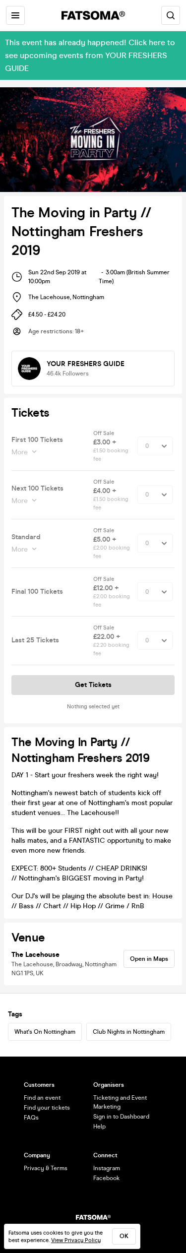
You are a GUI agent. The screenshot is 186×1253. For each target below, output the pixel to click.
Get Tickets (93, 685)
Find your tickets (47, 1107)
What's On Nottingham (44, 1031)
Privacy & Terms (45, 1168)
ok (124, 1236)
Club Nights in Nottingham (129, 1031)
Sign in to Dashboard (121, 1116)
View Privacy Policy (76, 1240)
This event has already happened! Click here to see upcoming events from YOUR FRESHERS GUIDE (90, 55)
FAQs (31, 1117)
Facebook (106, 1178)
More (19, 452)
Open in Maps (149, 958)
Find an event (42, 1097)
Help (99, 1126)
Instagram (106, 1168)
